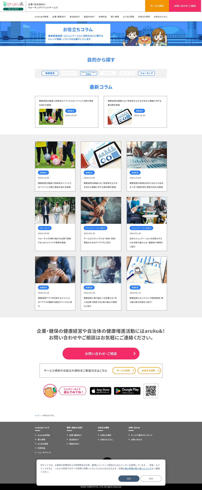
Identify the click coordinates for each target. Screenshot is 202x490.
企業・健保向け (59, 16)
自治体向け (75, 16)
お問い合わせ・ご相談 (185, 5)
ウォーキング (146, 73)
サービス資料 (157, 5)
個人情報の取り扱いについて (138, 468)
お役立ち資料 (144, 16)
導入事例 (115, 16)
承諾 (129, 478)
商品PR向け (89, 16)
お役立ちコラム (160, 16)
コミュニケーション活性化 (88, 73)
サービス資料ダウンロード (142, 435)
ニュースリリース (44, 452)
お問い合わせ (136, 439)
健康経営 (50, 73)
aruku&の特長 (42, 16)
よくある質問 (128, 16)
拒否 (151, 478)
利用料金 (103, 16)
